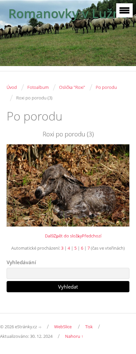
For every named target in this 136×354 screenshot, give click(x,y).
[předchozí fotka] (17, 185)
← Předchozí (89, 236)
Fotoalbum (38, 87)
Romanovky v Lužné (68, 13)
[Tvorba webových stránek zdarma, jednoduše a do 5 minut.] (40, 327)
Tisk (89, 327)
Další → (52, 236)
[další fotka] (118, 185)
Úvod (12, 87)
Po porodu (106, 87)
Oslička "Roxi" (72, 87)
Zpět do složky (68, 236)
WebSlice (63, 327)
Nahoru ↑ (74, 336)
